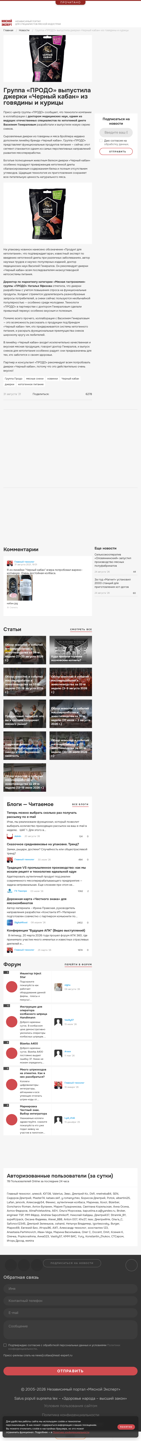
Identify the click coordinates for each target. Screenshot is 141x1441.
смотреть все (81, 629)
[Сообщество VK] (11, 1265)
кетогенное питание (31, 384)
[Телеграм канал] (24, 1265)
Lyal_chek (69, 1117)
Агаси (67, 1051)
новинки (52, 378)
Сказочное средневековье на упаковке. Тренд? (43, 844)
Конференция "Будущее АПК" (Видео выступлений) (46, 930)
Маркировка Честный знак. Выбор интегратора (33, 1110)
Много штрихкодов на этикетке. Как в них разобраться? (33, 1073)
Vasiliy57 (69, 1019)
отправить (117, 151)
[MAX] (66, 394)
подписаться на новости (72, 1263)
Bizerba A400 (29, 1043)
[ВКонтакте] (53, 394)
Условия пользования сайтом (70, 1405)
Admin (17, 836)
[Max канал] (37, 1265)
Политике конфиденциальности (71, 1432)
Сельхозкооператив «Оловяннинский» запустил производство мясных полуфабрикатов (113, 560)
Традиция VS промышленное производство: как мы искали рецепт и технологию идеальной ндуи (46, 869)
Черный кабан (70, 378)
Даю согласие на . (116, 142)
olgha (67, 985)
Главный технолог (24, 561)
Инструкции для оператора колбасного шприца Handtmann (33, 1012)
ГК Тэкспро (20, 891)
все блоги (80, 804)
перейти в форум (78, 964)
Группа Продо (13, 378)
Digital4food (20, 922)
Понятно (126, 1427)
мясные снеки (35, 378)
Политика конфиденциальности (70, 1415)
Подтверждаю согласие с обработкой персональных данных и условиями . (64, 1347)
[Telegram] (60, 394)
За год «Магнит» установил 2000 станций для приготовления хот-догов (113, 583)
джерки (9, 384)
